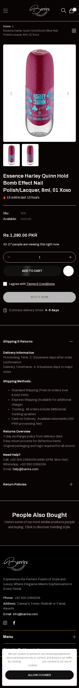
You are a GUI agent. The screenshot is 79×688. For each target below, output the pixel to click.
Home (7, 26)
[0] (71, 10)
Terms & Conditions (40, 284)
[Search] (63, 10)
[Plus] (70, 257)
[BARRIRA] (39, 10)
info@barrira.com (20, 614)
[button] (68, 93)
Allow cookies (39, 675)
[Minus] (8, 257)
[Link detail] (5, 623)
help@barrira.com (25, 469)
